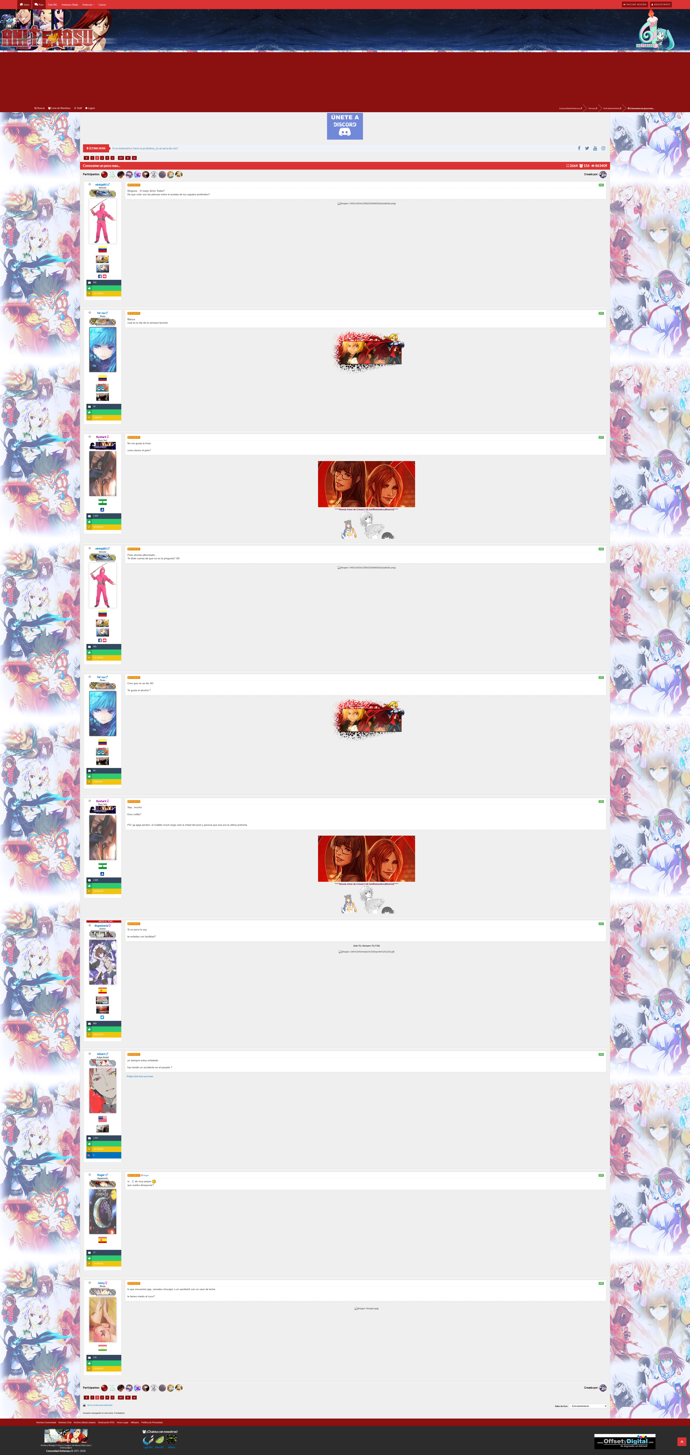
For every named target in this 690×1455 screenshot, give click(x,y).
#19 (601, 1175)
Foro (40, 4)
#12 (601, 313)
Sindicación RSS (106, 1422)
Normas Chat (64, 1422)
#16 (601, 801)
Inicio (26, 4)
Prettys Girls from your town (140, 1076)
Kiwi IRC (159, 1447)
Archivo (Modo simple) (85, 1422)
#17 (601, 924)
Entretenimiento (612, 108)
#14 (601, 549)
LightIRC (148, 1447)
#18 (601, 1054)
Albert (101, 1053)
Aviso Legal (122, 1422)
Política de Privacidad (152, 1422)
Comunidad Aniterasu (570, 108)
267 (121, 158)
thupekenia (101, 925)
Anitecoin (87, 4)
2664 (573, 166)
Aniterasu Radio (70, 4)
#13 (601, 437)
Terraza (592, 108)
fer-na (101, 312)
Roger (101, 1174)
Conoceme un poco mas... (642, 108)
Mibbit (171, 1447)
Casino (102, 4)
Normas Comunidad (46, 1422)
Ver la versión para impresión (99, 1405)
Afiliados (135, 1422)
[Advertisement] (345, 77)
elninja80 (101, 184)
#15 (601, 677)
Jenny (101, 1282)
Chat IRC (52, 4)
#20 (601, 1283)
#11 (601, 185)
